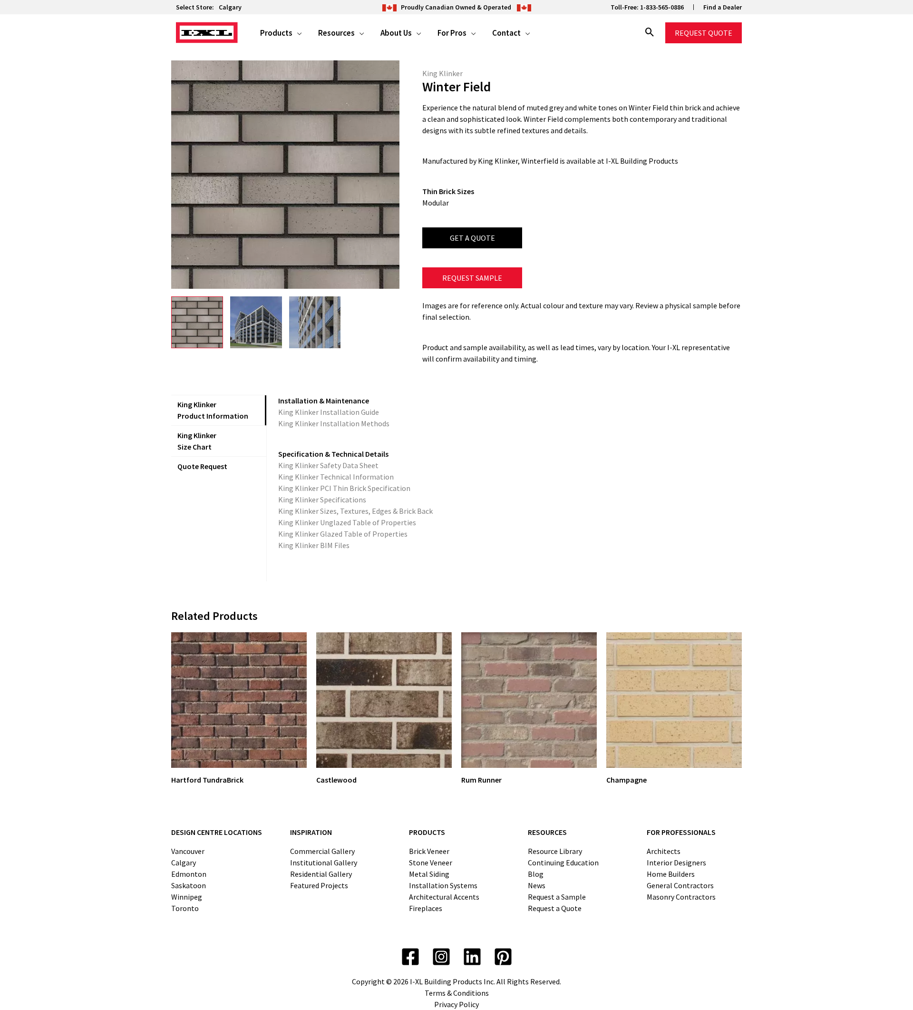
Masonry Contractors (681, 897)
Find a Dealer (722, 7)
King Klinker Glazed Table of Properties (343, 534)
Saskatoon (188, 885)
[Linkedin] (472, 956)
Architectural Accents (444, 897)
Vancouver (187, 851)
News (536, 885)
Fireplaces (425, 908)
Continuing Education (563, 862)
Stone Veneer (430, 862)
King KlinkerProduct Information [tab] (212, 410)
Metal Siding (429, 874)
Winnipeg (186, 897)
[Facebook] (410, 956)
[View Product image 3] (315, 322)
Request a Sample (557, 897)
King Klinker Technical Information (336, 476)
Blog (536, 874)
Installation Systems (443, 885)
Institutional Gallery (323, 862)
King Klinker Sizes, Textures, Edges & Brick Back (355, 511)
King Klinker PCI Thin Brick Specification (344, 488)
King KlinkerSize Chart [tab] (196, 441)
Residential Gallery (321, 874)
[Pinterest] (503, 956)
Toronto (185, 908)
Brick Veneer (429, 851)
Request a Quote (555, 908)
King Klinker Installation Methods (333, 423)
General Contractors (680, 885)
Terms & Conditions (457, 993)
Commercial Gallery (322, 851)
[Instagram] (441, 956)
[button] (297, 33)
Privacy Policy (456, 1004)
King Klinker (442, 73)
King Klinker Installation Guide (328, 412)
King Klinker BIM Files (314, 545)
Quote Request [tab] (202, 466)
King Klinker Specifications (322, 499)
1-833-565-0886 (662, 7)
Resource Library (555, 851)
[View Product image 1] (197, 322)
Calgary (230, 7)
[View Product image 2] (256, 322)
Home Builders (671, 874)
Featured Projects (319, 885)
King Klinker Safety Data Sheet (328, 465)
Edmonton (188, 874)
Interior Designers (676, 862)
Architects (663, 851)
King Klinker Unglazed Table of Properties (347, 522)
